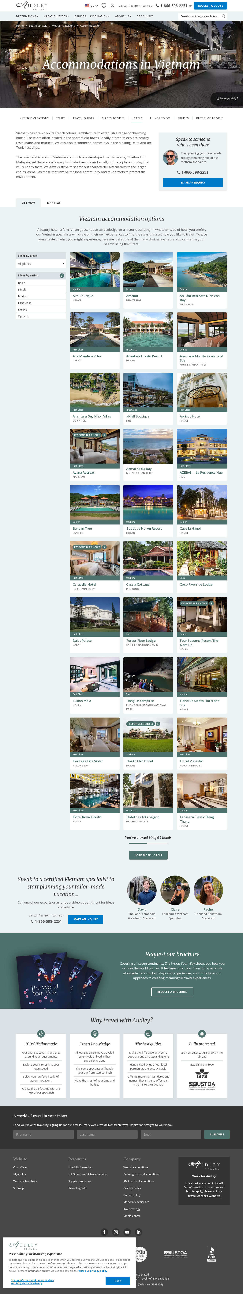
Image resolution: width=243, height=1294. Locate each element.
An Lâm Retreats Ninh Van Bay (199, 298)
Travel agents (77, 1188)
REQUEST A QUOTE (210, 5)
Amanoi (132, 296)
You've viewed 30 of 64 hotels (148, 838)
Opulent (23, 316)
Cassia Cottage (138, 584)
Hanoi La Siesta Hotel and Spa (199, 702)
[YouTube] (127, 1232)
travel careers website (204, 1196)
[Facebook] (104, 1232)
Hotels (137, 118)
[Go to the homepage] (31, 5)
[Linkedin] (138, 1232)
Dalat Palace (82, 640)
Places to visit (112, 118)
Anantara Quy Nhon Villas (92, 416)
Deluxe (22, 309)
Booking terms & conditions (141, 1174)
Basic (21, 283)
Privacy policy (132, 1188)
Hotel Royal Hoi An (87, 817)
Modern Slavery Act (136, 1202)
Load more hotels (148, 855)
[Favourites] (104, 5)
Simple (22, 289)
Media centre (132, 1216)
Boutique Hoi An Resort (144, 528)
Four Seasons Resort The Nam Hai (199, 642)
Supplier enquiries (80, 1181)
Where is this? (227, 99)
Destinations (26, 16)
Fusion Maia (82, 700)
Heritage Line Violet (88, 761)
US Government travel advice (87, 1174)
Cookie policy (131, 1195)
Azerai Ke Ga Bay (139, 468)
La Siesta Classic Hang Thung (197, 819)
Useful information (80, 1167)
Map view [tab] (54, 202)
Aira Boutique (83, 296)
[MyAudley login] (112, 5)
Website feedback (25, 1181)
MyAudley (19, 1174)
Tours (60, 118)
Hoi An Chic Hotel (139, 761)
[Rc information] (104, 435)
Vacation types (55, 16)
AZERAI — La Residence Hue (201, 472)
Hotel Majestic (191, 761)
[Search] (223, 16)
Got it (117, 1281)
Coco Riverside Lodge (196, 584)
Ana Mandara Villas (87, 356)
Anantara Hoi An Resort (144, 356)
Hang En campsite (140, 700)
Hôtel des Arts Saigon (142, 817)
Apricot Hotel (190, 416)
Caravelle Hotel (84, 584)
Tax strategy (131, 1209)
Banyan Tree (82, 528)
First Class (25, 303)
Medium (23, 296)
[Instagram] (116, 1232)
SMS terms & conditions (139, 1181)
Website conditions (135, 1167)
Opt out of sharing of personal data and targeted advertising (32, 1282)
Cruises (80, 16)
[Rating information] (62, 275)
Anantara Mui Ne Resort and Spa (201, 358)
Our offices (20, 1167)
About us (122, 16)
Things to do (160, 118)
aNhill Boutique (137, 416)
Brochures (145, 16)
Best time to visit (209, 118)
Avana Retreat (84, 472)
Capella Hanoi (190, 528)
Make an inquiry (193, 182)
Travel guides (83, 118)
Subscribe (217, 1134)
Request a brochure (172, 992)
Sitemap (18, 1188)
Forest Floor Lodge (140, 640)
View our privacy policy (92, 1270)
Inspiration (99, 16)
